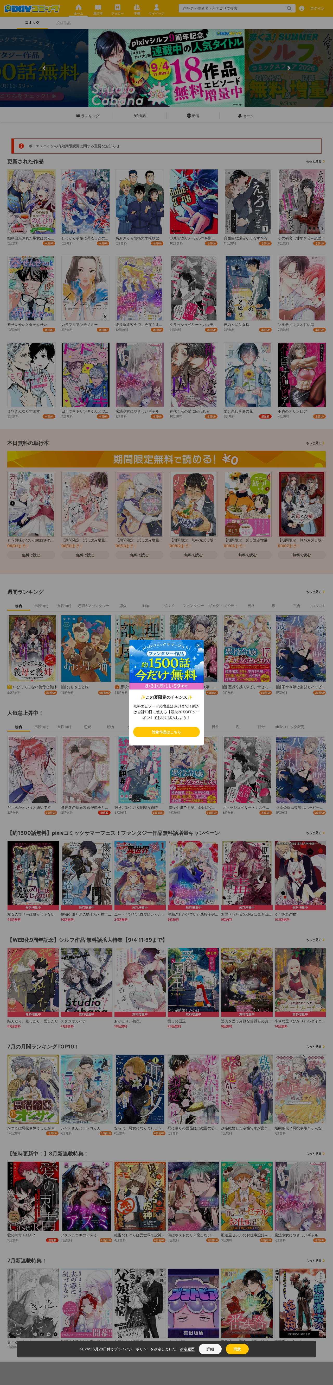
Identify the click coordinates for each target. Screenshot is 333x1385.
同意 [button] (237, 1349)
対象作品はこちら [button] (166, 732)
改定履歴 (187, 1349)
